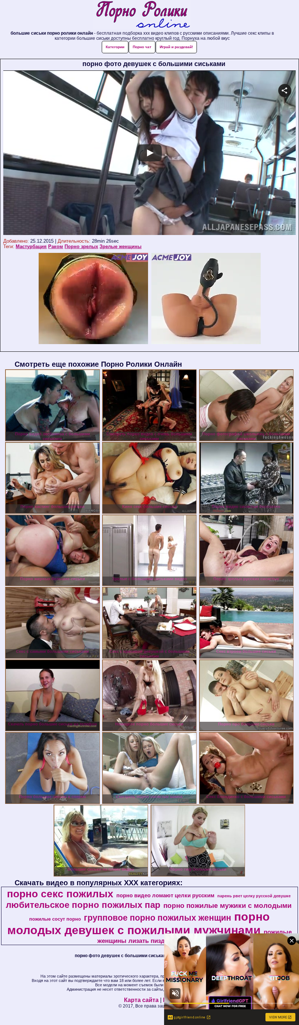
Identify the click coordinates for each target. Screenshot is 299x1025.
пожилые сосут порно (55, 919)
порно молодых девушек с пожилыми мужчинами (138, 923)
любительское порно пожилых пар (83, 905)
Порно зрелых (81, 246)
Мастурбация (31, 246)
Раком (55, 246)
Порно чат (142, 47)
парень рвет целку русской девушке (254, 896)
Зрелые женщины (120, 246)
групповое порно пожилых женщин (157, 917)
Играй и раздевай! (176, 47)
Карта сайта (141, 1000)
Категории (115, 47)
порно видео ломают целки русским (165, 895)
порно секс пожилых (60, 893)
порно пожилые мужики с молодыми (227, 905)
